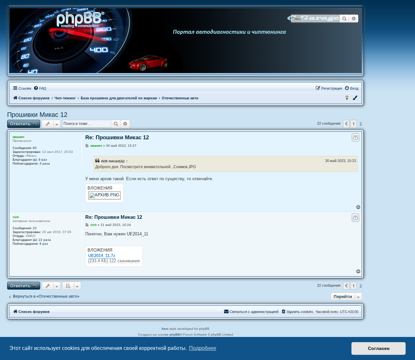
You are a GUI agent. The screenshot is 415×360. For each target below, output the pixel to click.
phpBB (175, 334)
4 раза (45, 163)
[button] (346, 124)
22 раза (45, 240)
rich (104, 161)
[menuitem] (39, 88)
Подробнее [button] (202, 348)
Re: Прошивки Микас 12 (117, 137)
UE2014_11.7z (101, 256)
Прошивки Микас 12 (37, 114)
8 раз (43, 159)
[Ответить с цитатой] (355, 137)
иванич (18, 137)
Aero (165, 328)
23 (35, 228)
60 (35, 148)
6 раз (44, 243)
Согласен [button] (378, 348)
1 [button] (353, 124)
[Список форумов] (82, 19)
